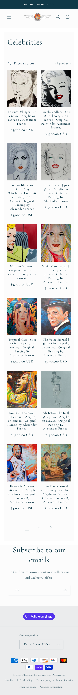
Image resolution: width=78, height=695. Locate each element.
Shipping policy (27, 686)
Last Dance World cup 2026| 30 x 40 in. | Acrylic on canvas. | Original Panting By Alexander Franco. (55, 494)
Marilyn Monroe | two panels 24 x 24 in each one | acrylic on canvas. (22, 272)
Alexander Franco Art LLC (37, 675)
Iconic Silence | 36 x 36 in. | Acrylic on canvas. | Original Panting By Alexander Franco (55, 192)
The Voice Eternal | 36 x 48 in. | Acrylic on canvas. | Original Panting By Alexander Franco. (56, 347)
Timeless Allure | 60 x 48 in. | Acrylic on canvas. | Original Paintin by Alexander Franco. (56, 119)
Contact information (51, 686)
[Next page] (51, 527)
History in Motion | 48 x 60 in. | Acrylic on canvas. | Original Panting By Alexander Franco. (22, 494)
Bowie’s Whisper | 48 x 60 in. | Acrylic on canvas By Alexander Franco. (22, 117)
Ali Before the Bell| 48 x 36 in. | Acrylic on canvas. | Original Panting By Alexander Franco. (56, 420)
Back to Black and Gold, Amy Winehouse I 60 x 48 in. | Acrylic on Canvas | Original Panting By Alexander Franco (22, 196)
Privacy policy (44, 680)
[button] (9, 16)
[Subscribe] (65, 590)
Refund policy (24, 680)
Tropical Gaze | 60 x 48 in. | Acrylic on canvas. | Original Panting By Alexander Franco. (22, 347)
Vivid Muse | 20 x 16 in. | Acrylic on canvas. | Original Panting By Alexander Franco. (55, 274)
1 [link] (27, 527)
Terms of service (64, 680)
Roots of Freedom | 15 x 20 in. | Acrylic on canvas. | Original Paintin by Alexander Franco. (22, 420)
